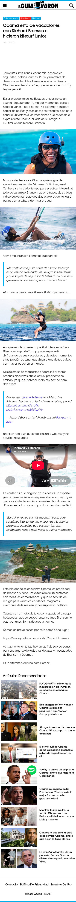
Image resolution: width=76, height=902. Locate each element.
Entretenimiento (11, 18)
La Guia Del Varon (38, 5)
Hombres (25, 18)
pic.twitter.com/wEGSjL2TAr (24, 409)
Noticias (36, 18)
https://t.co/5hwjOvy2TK (22, 405)
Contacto (11, 884)
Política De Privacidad (34, 884)
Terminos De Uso (61, 884)
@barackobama (32, 397)
